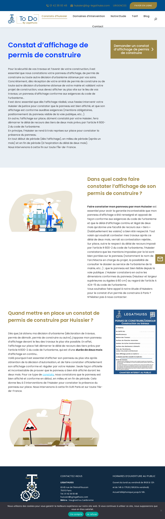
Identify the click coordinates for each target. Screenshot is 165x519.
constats (48, 374)
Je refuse (92, 514)
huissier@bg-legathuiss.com (92, 5)
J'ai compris (76, 514)
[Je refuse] (161, 510)
